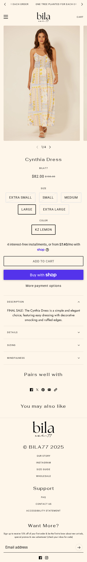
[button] (55, 389)
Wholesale (43, 476)
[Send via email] (49, 389)
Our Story (43, 456)
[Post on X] (37, 390)
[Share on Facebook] (31, 389)
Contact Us (44, 504)
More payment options (43, 286)
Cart (80, 17)
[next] (82, 4)
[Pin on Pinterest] (43, 389)
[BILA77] (43, 17)
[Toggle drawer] (6, 17)
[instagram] (46, 557)
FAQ (43, 497)
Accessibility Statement (43, 510)
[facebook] (40, 557)
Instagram (43, 462)
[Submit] (79, 547)
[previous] (5, 4)
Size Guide (43, 469)
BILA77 (43, 168)
